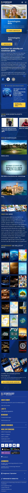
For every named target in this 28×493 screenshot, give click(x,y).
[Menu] (25, 2)
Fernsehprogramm (7, 411)
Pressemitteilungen (6, 417)
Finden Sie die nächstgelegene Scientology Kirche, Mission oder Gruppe (13, 67)
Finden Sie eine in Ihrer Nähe (18, 105)
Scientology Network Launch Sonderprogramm (13, 402)
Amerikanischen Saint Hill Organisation (10, 57)
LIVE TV (3, 409)
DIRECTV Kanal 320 (6, 432)
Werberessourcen (5, 420)
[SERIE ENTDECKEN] (5, 255)
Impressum (3, 491)
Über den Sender (5, 405)
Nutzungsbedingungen (6, 485)
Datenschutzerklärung (6, 489)
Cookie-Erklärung (5, 487)
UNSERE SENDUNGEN (7, 425)
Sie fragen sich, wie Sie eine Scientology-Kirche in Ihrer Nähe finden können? (19, 92)
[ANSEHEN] (23, 268)
